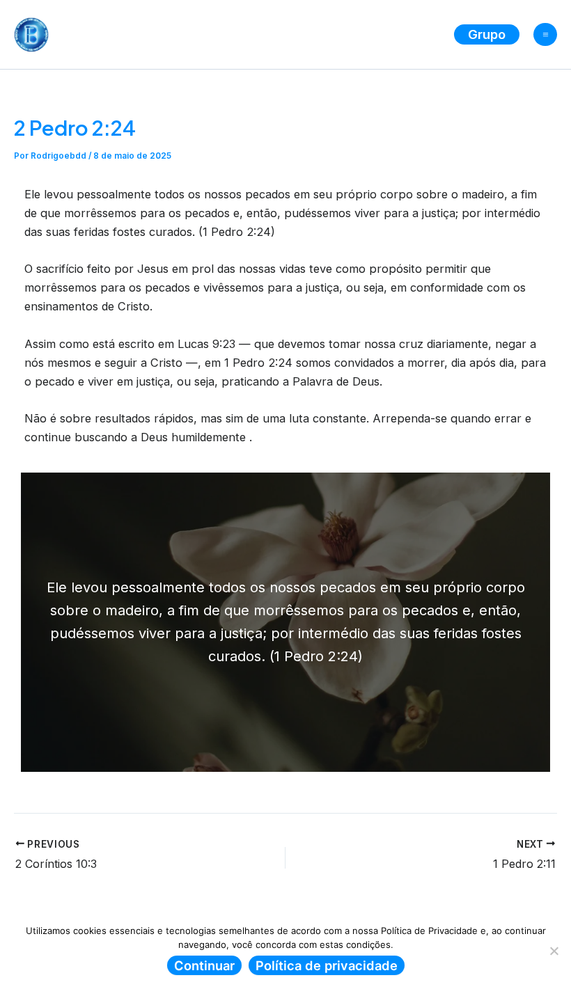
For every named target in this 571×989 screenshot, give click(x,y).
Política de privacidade (327, 965)
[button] (486, 34)
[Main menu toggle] (545, 35)
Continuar (204, 965)
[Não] (554, 951)
